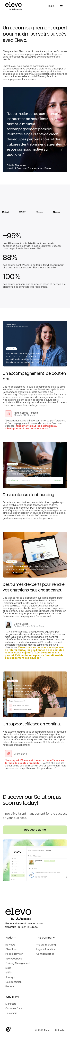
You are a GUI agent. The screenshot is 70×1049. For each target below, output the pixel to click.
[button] (61, 6)
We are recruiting (46, 944)
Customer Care (13, 1008)
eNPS (8, 972)
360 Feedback (13, 958)
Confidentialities (45, 953)
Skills (8, 968)
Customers (11, 1013)
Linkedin (60, 1030)
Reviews (10, 944)
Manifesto (10, 1003)
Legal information (46, 949)
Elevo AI (9, 986)
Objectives (11, 949)
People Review (14, 953)
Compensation (13, 982)
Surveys (10, 977)
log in (51, 6)
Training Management (17, 963)
